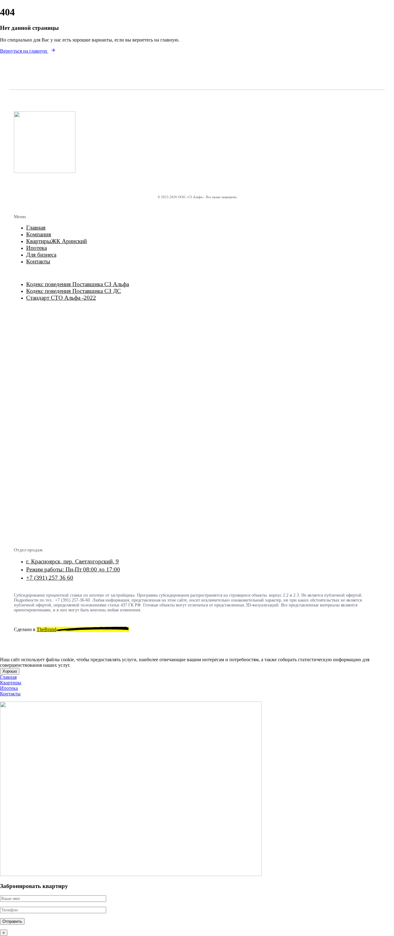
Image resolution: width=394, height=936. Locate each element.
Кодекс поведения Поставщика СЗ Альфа (77, 284)
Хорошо (9, 671)
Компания (38, 234)
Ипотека (36, 248)
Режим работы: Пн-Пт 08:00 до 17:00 (73, 569)
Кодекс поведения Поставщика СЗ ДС (73, 291)
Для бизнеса (41, 254)
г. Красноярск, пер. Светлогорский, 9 (72, 561)
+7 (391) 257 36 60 (49, 577)
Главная (36, 227)
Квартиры (56, 241)
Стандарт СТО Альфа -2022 (61, 297)
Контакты (38, 261)
